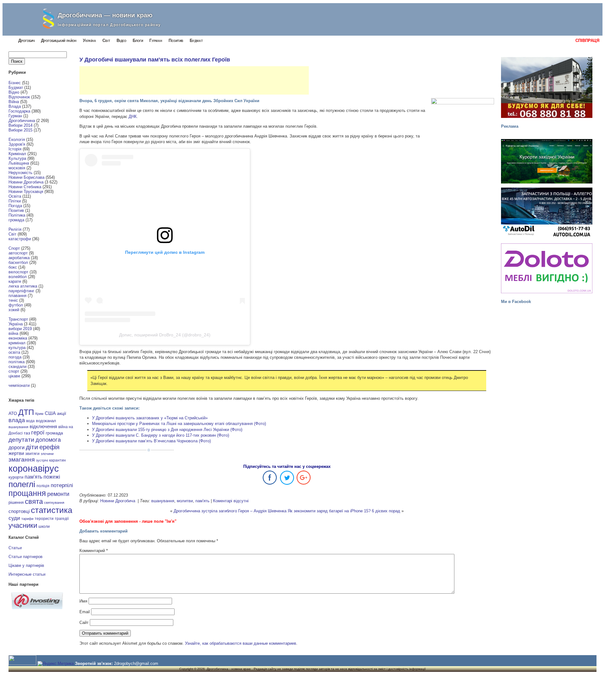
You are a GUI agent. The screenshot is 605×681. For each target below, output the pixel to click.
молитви (185, 500)
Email (84, 611)
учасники (23, 525)
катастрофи (20, 238)
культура (17, 347)
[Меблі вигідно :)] (546, 268)
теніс (13, 300)
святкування (54, 502)
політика (17, 361)
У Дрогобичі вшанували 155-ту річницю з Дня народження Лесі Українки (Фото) (167, 429)
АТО (13, 413)
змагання (22, 459)
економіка (18, 338)
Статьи (15, 547)
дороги (17, 447)
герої (37, 432)
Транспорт (18, 319)
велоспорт (18, 272)
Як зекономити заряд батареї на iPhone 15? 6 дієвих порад (344, 511)
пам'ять (33, 477)
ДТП (26, 412)
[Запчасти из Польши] (546, 212)
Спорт (14, 248)
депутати (21, 439)
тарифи (27, 519)
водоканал (46, 421)
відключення (43, 426)
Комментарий (93, 550)
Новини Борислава (26, 177)
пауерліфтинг (21, 290)
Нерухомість (20, 172)
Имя (83, 601)
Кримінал (17, 153)
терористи (44, 518)
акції (61, 413)
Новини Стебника (25, 186)
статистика (51, 510)
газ (27, 432)
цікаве (14, 376)
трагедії (62, 518)
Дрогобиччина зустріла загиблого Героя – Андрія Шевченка (230, 511)
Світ (106, 40)
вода (30, 421)
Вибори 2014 (20, 125)
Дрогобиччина (22, 120)
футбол (16, 305)
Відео (121, 40)
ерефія (49, 447)
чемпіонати (19, 385)
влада (17, 420)
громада (16, 220)
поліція (43, 486)
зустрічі (42, 460)
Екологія (17, 139)
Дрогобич (26, 40)
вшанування (18, 427)
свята (34, 501)
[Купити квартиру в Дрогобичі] (546, 87)
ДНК (133, 116)
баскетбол (18, 262)
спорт (14, 371)
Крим (39, 414)
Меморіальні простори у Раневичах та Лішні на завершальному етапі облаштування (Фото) (179, 423)
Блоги (138, 40)
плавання (17, 295)
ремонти (58, 494)
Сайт (84, 622)
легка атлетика (23, 286)
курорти (16, 477)
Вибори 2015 (20, 130)
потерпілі (62, 485)
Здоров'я (17, 144)
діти (32, 447)
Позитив (176, 40)
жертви (16, 453)
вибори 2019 (20, 328)
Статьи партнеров (26, 556)
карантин (57, 460)
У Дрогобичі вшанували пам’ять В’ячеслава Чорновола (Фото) (151, 441)
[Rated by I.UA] (22, 663)
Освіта (15, 196)
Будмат (196, 40)
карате (15, 281)
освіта (14, 352)
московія (17, 168)
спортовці (19, 511)
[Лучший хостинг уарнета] (37, 607)
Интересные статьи (27, 574)
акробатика (19, 257)
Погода (15, 205)
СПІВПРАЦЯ (587, 40)
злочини (47, 454)
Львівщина (19, 163)
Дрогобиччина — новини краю (105, 15)
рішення (16, 502)
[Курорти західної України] (546, 161)
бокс (13, 267)
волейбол (18, 276)
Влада (15, 106)
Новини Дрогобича (26, 182)
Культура (17, 158)
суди (14, 518)
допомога (48, 440)
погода (15, 357)
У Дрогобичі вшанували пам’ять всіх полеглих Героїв (154, 59)
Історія (15, 149)
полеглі (22, 484)
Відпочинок (19, 97)
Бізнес (15, 82)
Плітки (15, 201)
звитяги (32, 453)
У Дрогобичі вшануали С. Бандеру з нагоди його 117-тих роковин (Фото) (160, 435)
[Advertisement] (194, 80)
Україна (89, 40)
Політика (17, 215)
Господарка (19, 111)
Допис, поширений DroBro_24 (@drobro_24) (164, 334)
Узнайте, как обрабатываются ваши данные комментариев (240, 643)
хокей (14, 309)
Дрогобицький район (59, 40)
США (50, 413)
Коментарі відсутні (231, 500)
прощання (27, 493)
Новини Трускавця (26, 191)
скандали (17, 366)
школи (44, 526)
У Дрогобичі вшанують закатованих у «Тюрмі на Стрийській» (150, 418)
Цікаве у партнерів (26, 565)
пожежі (51, 477)
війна (13, 333)
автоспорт (18, 253)
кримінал (17, 342)
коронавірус (34, 468)
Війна (14, 101)
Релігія (15, 229)
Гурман (155, 40)
